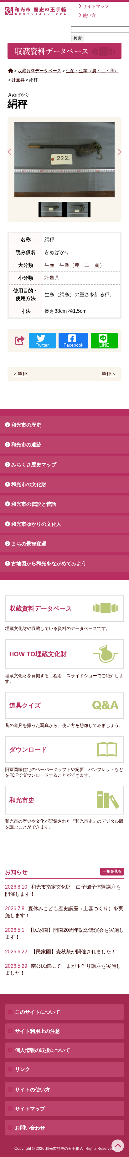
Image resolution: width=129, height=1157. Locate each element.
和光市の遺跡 (26, 444)
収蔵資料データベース (39, 70)
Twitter (42, 345)
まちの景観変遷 (28, 543)
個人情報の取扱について (42, 1050)
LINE (104, 345)
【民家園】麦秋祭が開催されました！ (60, 951)
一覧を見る (112, 871)
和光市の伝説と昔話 (33, 504)
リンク (22, 1069)
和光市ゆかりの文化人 (36, 524)
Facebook (73, 345)
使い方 (89, 15)
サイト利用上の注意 (37, 1031)
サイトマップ (96, 6)
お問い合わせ (30, 1127)
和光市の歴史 (26, 425)
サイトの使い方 (32, 1089)
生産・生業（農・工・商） (92, 70)
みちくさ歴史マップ (33, 464)
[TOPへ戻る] (117, 1145)
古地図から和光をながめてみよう (48, 563)
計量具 (18, 79)
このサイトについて (37, 1012)
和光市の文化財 (28, 484)
